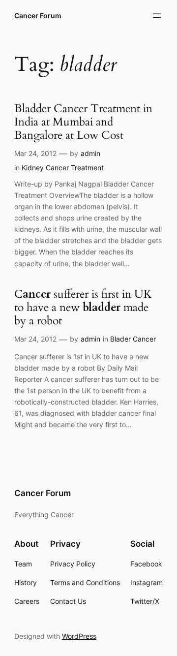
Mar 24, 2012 (35, 153)
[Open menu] (157, 16)
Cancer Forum (37, 15)
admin (90, 153)
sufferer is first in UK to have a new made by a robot (83, 308)
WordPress (79, 636)
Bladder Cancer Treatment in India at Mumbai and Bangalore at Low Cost (83, 122)
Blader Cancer (133, 339)
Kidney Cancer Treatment (63, 167)
